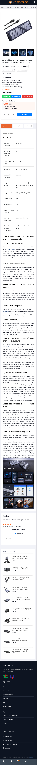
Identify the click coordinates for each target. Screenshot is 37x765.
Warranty (5, 698)
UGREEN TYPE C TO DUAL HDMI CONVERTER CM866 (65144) (20, 588)
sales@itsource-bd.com (10, 744)
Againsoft (31, 757)
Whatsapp (7, 96)
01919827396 (28, 96)
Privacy (5, 723)
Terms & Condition (8, 719)
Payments (5, 711)
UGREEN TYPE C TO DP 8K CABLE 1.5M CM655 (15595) (21, 619)
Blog (4, 702)
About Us (5, 687)
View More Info (6, 89)
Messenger (17, 96)
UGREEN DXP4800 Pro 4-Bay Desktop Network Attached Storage (20, 569)
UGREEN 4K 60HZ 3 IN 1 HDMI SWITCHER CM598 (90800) (20, 629)
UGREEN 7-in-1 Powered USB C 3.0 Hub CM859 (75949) (21, 578)
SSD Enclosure (12, 249)
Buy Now (24, 114)
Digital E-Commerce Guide (10, 715)
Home (2, 7)
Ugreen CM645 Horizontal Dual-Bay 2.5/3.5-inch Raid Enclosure (21, 599)
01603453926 (8, 740)
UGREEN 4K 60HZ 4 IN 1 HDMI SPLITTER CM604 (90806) (20, 650)
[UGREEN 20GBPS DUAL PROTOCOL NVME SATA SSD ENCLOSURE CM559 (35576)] (18, 30)
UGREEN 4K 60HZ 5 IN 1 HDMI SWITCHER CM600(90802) (20, 640)
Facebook (7, 748)
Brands (5, 727)
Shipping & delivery (8, 690)
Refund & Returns (8, 694)
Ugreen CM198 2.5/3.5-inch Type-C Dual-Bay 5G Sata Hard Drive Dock (22, 610)
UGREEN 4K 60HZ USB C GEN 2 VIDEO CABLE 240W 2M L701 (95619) (20, 558)
